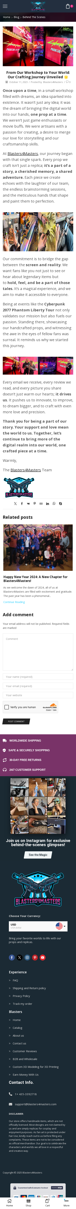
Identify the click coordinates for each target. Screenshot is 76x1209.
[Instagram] (27, 958)
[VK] (28, 503)
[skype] (59, 503)
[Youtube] (43, 958)
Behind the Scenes (34, 17)
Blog (16, 17)
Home (6, 17)
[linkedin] (47, 503)
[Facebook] (22, 503)
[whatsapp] (54, 503)
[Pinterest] (35, 503)
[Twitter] (16, 503)
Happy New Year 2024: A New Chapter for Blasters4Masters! (35, 579)
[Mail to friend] (41, 503)
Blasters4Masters (53, 82)
